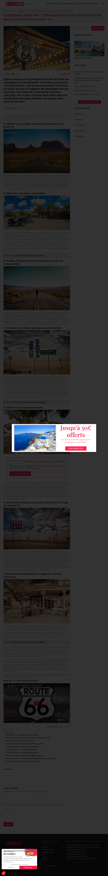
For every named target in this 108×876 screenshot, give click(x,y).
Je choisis (10, 867)
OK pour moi (28, 867)
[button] (4, 873)
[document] (54, 438)
